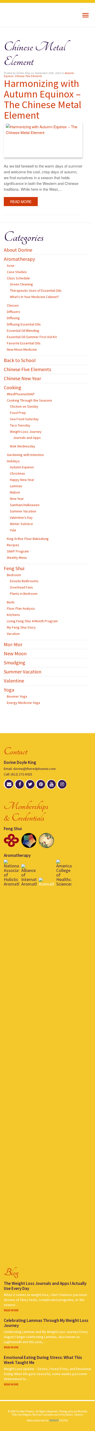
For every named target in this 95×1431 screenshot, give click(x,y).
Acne (10, 265)
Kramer (58, 1420)
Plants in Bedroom (23, 593)
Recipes (13, 545)
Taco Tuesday (20, 425)
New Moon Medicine (22, 349)
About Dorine (18, 250)
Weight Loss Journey (26, 431)
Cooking (12, 387)
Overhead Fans (21, 587)
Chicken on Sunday (24, 406)
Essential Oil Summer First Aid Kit (32, 337)
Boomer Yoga (17, 696)
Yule (13, 530)
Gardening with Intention (25, 454)
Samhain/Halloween (25, 505)
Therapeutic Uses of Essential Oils (36, 290)
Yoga (9, 690)
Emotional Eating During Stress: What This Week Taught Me (43, 1360)
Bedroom (14, 575)
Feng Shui (14, 568)
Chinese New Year (22, 378)
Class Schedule (18, 278)
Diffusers (13, 311)
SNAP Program (18, 551)
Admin (79, 1414)
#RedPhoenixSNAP (21, 394)
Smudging (14, 662)
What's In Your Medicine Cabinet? (34, 297)
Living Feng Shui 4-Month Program (32, 621)
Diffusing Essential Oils (24, 324)
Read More (20, 201)
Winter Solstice (21, 524)
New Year (17, 498)
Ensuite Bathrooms (24, 581)
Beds (11, 602)
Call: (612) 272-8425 (18, 774)
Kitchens (13, 614)
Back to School (20, 360)
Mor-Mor (13, 644)
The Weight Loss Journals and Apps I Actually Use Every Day (45, 1286)
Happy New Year (22, 479)
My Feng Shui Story (21, 627)
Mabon (15, 492)
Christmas (17, 473)
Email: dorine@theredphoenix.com (30, 768)
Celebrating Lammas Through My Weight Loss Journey (46, 1323)
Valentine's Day (21, 517)
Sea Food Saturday (24, 419)
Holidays (13, 461)
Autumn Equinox (22, 467)
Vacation (13, 633)
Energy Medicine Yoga (23, 702)
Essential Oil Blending (23, 330)
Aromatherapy (19, 259)
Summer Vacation (23, 511)
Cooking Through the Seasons (29, 400)
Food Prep (18, 412)
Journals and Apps (27, 437)
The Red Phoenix (24, 15)
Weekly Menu (17, 557)
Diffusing (13, 318)
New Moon (15, 653)
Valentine (14, 680)
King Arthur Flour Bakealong (28, 538)
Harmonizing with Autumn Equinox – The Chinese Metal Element (42, 99)
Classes (13, 305)
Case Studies (17, 272)
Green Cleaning (21, 284)
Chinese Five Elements (28, 76)
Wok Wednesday (22, 446)
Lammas (16, 486)
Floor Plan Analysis (21, 608)
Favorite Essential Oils (24, 343)
